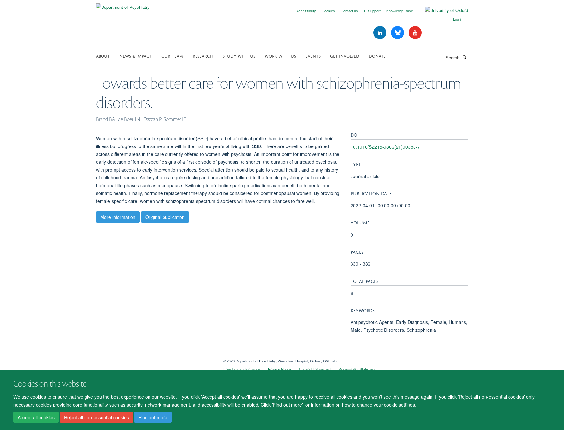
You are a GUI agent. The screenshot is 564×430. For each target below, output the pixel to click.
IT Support (372, 10)
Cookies (328, 10)
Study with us (239, 56)
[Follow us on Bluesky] (398, 33)
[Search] (464, 57)
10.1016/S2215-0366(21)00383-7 (385, 147)
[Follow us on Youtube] (415, 33)
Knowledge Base (399, 10)
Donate (377, 56)
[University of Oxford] (441, 10)
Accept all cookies (36, 417)
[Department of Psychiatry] (122, 5)
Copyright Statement (315, 369)
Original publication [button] (165, 217)
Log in (457, 19)
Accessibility (306, 10)
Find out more (152, 417)
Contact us (349, 10)
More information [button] (117, 217)
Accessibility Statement (357, 369)
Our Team (172, 56)
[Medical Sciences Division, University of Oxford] (154, 358)
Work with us (280, 56)
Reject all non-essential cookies (96, 417)
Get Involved (344, 56)
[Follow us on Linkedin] (380, 33)
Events (313, 56)
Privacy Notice (279, 369)
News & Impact (135, 56)
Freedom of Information (241, 369)
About (103, 56)
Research (203, 56)
